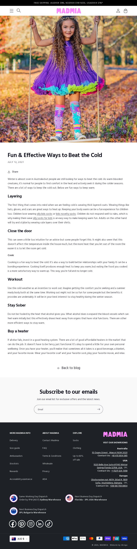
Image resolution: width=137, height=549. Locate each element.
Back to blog (70, 368)
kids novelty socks (66, 214)
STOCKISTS (14, 464)
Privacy (46, 471)
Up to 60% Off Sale (78, 458)
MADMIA (104, 545)
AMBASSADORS (16, 456)
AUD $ (21, 538)
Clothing (77, 448)
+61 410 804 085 (119, 456)
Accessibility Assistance (21, 479)
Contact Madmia (50, 440)
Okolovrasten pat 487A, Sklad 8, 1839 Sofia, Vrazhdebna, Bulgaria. (109, 481)
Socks (76, 440)
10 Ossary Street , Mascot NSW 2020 (109, 453)
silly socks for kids (42, 218)
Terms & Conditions (51, 456)
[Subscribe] (98, 409)
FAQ (44, 448)
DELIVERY (14, 440)
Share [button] (15, 172)
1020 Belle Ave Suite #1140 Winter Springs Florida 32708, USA (110, 466)
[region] (68, 3)
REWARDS (14, 471)
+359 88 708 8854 (118, 486)
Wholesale (47, 464)
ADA (44, 479)
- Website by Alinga (117, 545)
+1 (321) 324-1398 (119, 471)
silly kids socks (44, 214)
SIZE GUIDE (15, 448)
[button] (11, 11)
